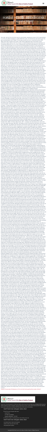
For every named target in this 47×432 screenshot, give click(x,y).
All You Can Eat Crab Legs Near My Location (27, 389)
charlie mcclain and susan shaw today (11, 423)
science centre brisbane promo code (23, 417)
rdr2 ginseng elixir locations (9, 425)
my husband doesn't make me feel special (12, 422)
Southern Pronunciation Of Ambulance (9, 389)
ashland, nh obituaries (13, 417)
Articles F (39, 389)
